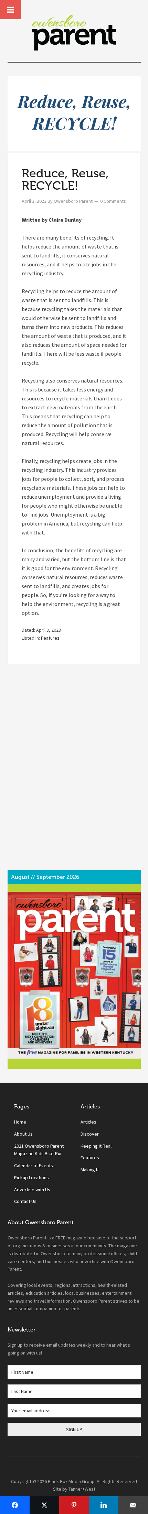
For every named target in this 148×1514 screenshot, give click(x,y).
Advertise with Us (32, 1189)
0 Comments (113, 201)
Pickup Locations (31, 1177)
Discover (90, 1134)
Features (50, 638)
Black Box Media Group (71, 1481)
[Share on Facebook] (15, 1505)
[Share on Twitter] (44, 1505)
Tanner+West (81, 1489)
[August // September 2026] (74, 975)
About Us (23, 1134)
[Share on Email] (133, 1505)
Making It (90, 1170)
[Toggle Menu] (10, 9)
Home (20, 1122)
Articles (88, 1122)
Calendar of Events (33, 1165)
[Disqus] (74, 773)
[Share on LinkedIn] (103, 1505)
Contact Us (25, 1201)
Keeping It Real (96, 1146)
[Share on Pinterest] (74, 1505)
